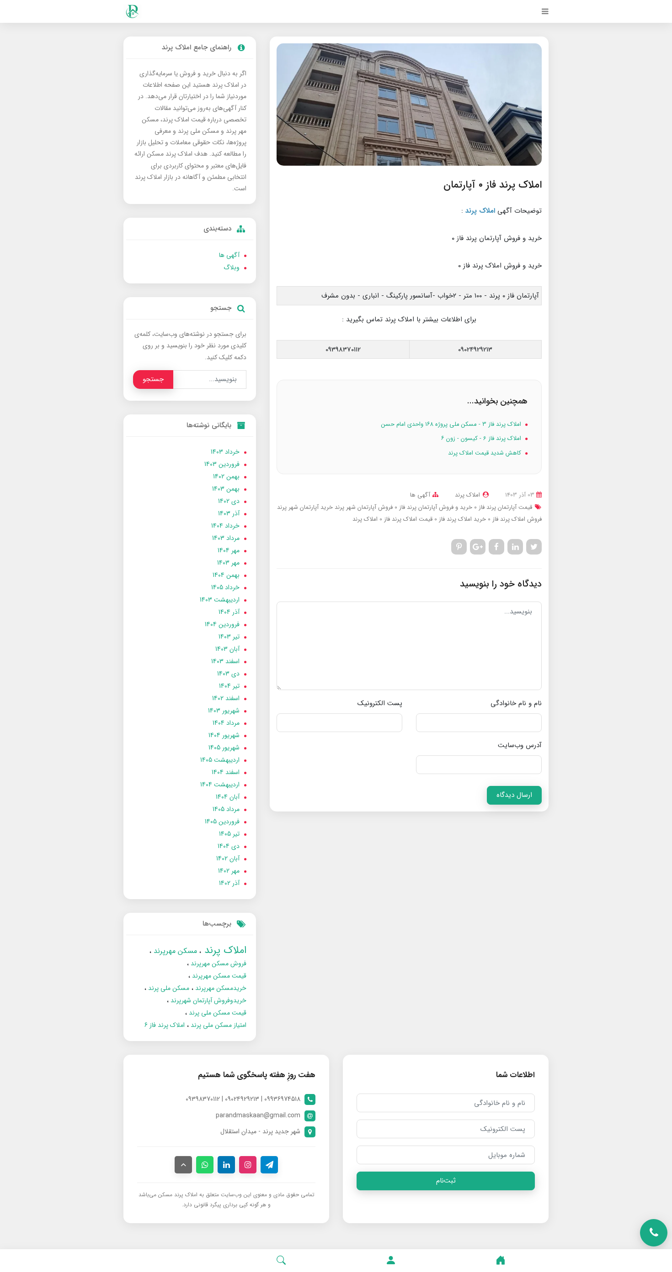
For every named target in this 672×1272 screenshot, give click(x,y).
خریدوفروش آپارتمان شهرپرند (207, 1000)
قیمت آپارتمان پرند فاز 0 (502, 507)
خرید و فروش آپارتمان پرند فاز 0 (432, 507)
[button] (390, 1260)
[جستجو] (281, 1260)
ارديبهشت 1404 (220, 785)
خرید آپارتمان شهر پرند (305, 507)
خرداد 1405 (225, 587)
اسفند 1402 (226, 698)
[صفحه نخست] (501, 1260)
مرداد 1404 (226, 723)
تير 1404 (229, 686)
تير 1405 (229, 834)
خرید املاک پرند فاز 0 (459, 519)
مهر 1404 (229, 550)
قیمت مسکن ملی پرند (216, 1013)
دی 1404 (229, 846)
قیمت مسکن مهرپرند (218, 976)
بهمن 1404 (226, 575)
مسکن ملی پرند (167, 988)
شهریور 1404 (224, 735)
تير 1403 (229, 637)
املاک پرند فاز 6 (164, 1025)
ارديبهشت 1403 (220, 600)
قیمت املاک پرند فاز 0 (405, 519)
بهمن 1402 (226, 476)
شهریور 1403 (224, 711)
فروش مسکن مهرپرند (217, 963)
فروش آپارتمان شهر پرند (363, 507)
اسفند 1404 (226, 772)
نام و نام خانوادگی (516, 703)
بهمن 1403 (226, 489)
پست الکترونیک (379, 703)
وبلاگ (232, 267)
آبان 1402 (228, 858)
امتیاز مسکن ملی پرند (217, 1025)
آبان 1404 (228, 797)
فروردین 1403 (222, 464)
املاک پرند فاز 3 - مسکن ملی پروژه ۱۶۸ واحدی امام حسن (452, 424)
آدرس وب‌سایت (520, 745)
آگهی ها (420, 495)
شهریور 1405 (224, 748)
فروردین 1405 (222, 822)
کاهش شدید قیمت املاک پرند (485, 453)
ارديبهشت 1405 (220, 760)
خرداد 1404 (225, 526)
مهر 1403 (228, 563)
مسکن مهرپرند (174, 951)
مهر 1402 (229, 871)
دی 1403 (228, 674)
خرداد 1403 (225, 452)
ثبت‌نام (446, 1180)
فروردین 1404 (222, 624)
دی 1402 (229, 501)
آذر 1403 (229, 513)
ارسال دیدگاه (514, 795)
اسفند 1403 (225, 661)
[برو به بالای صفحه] (183, 1164)
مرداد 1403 (226, 538)
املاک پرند (365, 519)
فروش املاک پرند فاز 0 (514, 519)
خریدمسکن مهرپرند (219, 988)
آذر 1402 (229, 883)
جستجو (153, 379)
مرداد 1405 (226, 809)
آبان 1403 (227, 649)
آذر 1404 (229, 612)
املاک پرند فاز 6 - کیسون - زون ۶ (482, 438)
